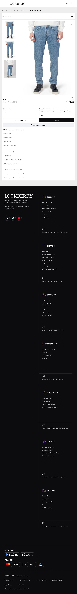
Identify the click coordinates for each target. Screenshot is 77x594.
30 (47, 112)
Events (44, 505)
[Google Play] (12, 554)
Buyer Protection (47, 260)
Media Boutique (47, 398)
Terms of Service (25, 580)
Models (44, 352)
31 (53, 112)
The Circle (45, 312)
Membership (46, 309)
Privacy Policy (9, 580)
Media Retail (46, 401)
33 (64, 112)
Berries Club (46, 306)
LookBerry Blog (47, 508)
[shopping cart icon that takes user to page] (70, 3)
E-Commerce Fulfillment (50, 407)
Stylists (44, 358)
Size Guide (45, 266)
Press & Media (46, 211)
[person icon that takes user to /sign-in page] (66, 3)
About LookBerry (47, 202)
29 (42, 112)
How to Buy (45, 251)
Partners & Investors (48, 456)
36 (42, 115)
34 (70, 112)
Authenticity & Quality (49, 269)
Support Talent (47, 315)
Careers (44, 214)
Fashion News (46, 496)
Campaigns (46, 300)
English (7, 585)
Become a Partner (48, 447)
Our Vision (45, 205)
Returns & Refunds (48, 257)
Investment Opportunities (50, 453)
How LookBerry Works (49, 208)
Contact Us (46, 217)
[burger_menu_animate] (6, 3)
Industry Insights (47, 502)
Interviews (45, 499)
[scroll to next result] (70, 58)
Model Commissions (48, 404)
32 (58, 112)
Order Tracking (46, 263)
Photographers (47, 355)
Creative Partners (48, 450)
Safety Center (41, 580)
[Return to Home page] (17, 3)
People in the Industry (49, 349)
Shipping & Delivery (48, 254)
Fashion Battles (47, 303)
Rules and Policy (57, 580)
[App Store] (27, 554)
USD (19, 585)
